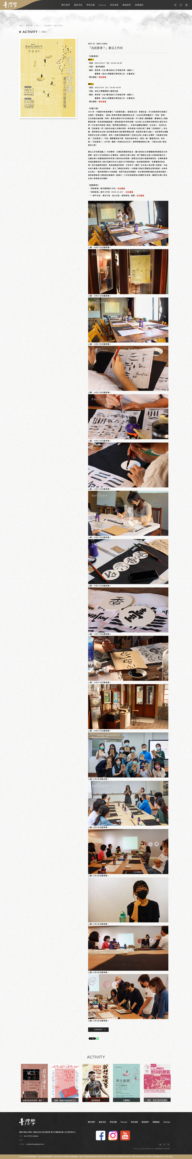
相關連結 (156, 1122)
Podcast (124, 1122)
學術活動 (29, 26)
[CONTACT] (175, 5)
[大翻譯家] (126, 1083)
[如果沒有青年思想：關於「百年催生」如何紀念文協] (34, 1083)
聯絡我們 (145, 1122)
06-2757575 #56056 (31, 1136)
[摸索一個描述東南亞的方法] (65, 1083)
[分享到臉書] (164, 1144)
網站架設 (167, 1149)
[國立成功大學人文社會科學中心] (96, 21)
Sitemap (166, 1122)
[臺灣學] (17, 4)
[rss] (168, 1144)
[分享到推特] (160, 1144)
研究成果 (134, 1122)
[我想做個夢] (95, 1083)
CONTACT (98, 1030)
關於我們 (91, 1122)
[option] (48, 78)
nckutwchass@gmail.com (35, 1144)
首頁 (21, 26)
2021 (37, 26)
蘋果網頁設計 (160, 1149)
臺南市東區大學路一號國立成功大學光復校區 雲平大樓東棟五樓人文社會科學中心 (47, 1132)
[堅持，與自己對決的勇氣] (157, 1083)
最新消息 (102, 1122)
